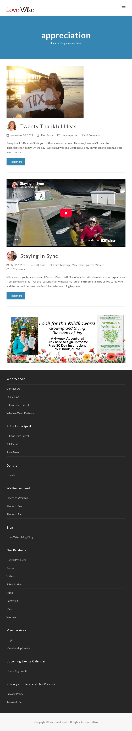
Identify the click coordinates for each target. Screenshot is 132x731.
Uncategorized (70, 135)
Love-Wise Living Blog (20, 537)
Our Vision (13, 396)
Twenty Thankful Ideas (48, 126)
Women (99, 264)
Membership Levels (18, 648)
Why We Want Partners (20, 413)
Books (10, 568)
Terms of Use (14, 702)
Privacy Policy (15, 693)
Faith (56, 264)
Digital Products (16, 559)
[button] (123, 7)
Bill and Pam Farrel (18, 405)
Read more (16, 161)
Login (10, 640)
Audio (10, 592)
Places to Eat (14, 514)
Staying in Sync (39, 256)
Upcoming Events (17, 671)
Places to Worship (17, 497)
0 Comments (93, 135)
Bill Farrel (39, 264)
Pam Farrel (47, 135)
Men (74, 264)
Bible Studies (14, 584)
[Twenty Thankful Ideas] (45, 91)
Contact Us (13, 388)
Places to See (14, 506)
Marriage (65, 264)
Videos (11, 576)
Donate (11, 475)
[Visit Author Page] (12, 125)
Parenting (12, 600)
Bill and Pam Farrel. (57, 722)
